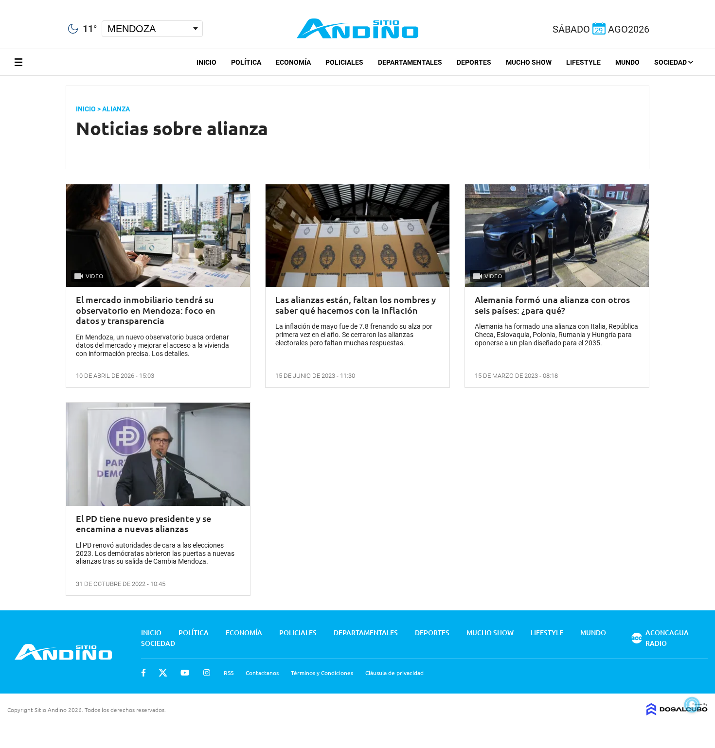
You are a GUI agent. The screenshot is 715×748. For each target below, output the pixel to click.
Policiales (344, 62)
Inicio (206, 62)
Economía (293, 62)
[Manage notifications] (692, 704)
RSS (228, 673)
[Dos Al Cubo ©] (677, 712)
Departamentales (410, 62)
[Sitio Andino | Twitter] (17, 4)
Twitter (163, 673)
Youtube (185, 673)
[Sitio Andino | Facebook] (2, 4)
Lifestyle (583, 62)
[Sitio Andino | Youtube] (35, 4)
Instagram (207, 673)
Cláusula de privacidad (394, 673)
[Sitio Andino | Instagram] (52, 4)
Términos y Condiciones (322, 673)
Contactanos (262, 673)
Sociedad (671, 62)
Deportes (474, 62)
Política (246, 62)
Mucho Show (529, 62)
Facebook (143, 673)
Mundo (627, 62)
